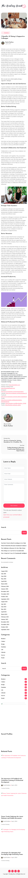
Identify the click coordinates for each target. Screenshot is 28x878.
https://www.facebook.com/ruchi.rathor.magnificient (14, 396)
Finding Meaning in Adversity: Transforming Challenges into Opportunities (15, 449)
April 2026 (3, 581)
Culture (3, 641)
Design (3, 644)
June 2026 (3, 576)
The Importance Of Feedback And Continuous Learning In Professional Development (12, 780)
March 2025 (4, 614)
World (2, 657)
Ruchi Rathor (9, 42)
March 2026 (4, 583)
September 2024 (5, 629)
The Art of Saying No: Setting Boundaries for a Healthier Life (13, 441)
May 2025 (3, 609)
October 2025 (4, 596)
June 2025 (3, 606)
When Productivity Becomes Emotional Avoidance (14, 545)
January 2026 (4, 589)
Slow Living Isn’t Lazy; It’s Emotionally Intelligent (14, 553)
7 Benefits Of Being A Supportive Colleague (13, 37)
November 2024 (5, 624)
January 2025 (4, 619)
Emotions (6, 32)
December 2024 (5, 622)
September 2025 (5, 599)
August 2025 (4, 601)
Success (3, 655)
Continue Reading (5, 788)
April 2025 (3, 611)
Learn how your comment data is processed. (12, 516)
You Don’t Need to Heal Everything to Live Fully (13, 543)
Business (3, 638)
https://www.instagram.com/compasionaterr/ (12, 391)
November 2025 (5, 594)
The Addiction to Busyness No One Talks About (13, 548)
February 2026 (5, 586)
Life (2, 649)
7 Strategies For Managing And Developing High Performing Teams (12, 853)
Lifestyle (3, 652)
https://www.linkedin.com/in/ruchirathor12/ (16, 393)
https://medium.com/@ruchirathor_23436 (16, 403)
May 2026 (3, 578)
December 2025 (5, 591)
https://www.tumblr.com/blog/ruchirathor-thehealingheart (11, 401)
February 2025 (5, 616)
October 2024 (4, 627)
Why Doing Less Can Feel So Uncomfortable (12, 550)
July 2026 (3, 573)
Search (3, 527)
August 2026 (4, 571)
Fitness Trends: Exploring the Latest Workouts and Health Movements (12, 817)
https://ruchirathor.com (14, 385)
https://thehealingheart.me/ (8, 388)
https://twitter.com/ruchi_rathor (13, 405)
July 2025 (3, 604)
